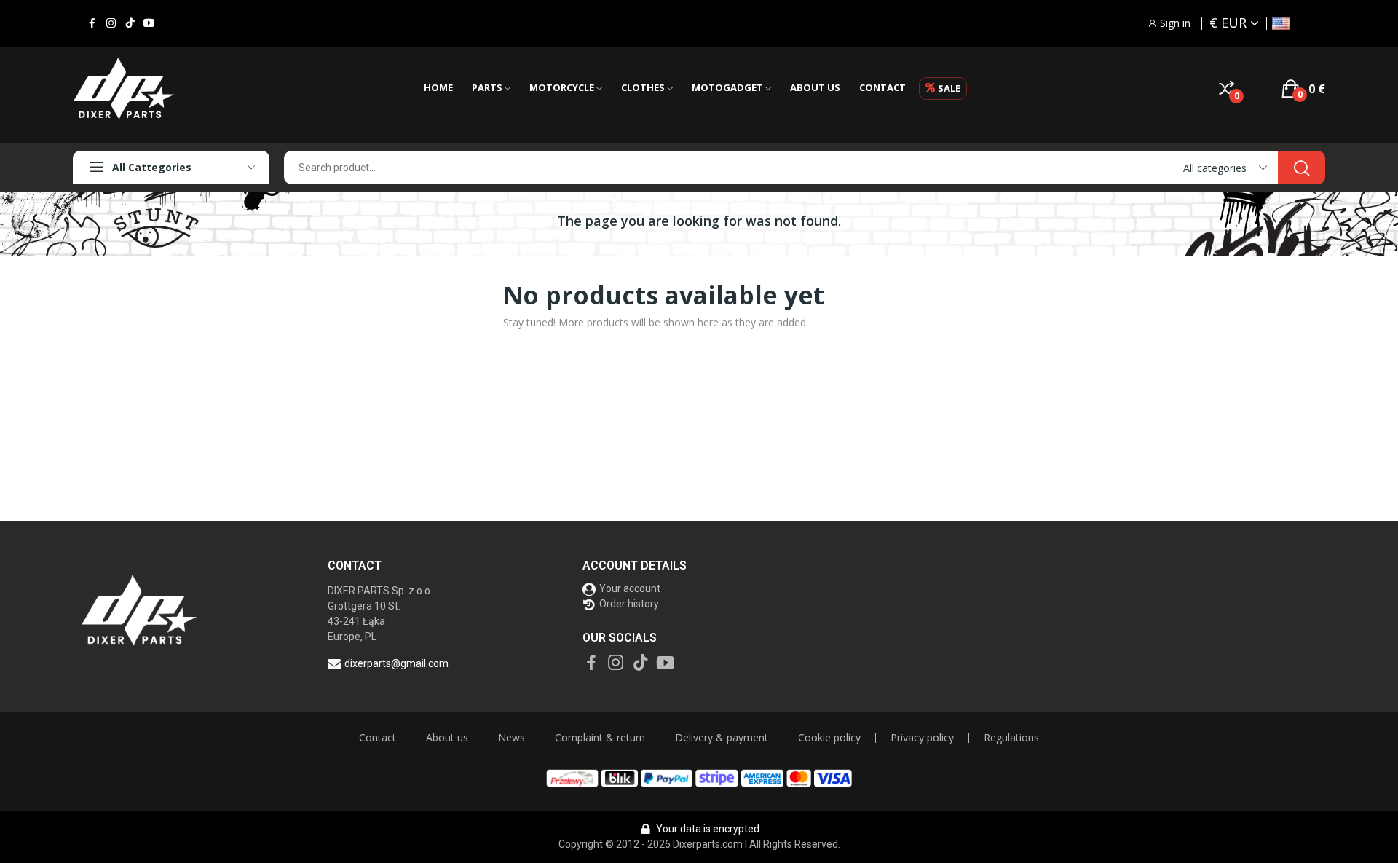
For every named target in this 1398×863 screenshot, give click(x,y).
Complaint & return (600, 738)
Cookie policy (829, 738)
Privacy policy (922, 738)
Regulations (1011, 738)
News (511, 738)
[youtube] (148, 23)
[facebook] (92, 23)
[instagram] (111, 23)
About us (447, 738)
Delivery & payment (721, 738)
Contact (377, 738)
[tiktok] (130, 23)
